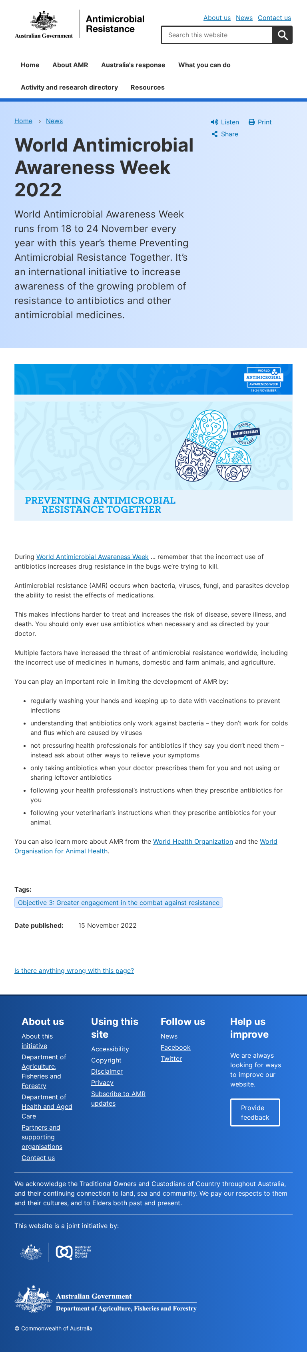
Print (265, 122)
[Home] (80, 24)
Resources (148, 87)
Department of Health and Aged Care (47, 1106)
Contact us (274, 18)
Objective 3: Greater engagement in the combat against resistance (118, 903)
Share (229, 134)
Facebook (176, 1047)
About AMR (70, 65)
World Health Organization (193, 841)
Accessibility (110, 1049)
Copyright (106, 1060)
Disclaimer (107, 1071)
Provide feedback (255, 1112)
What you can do (204, 65)
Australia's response (133, 65)
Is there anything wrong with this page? (74, 971)
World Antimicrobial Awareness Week (92, 557)
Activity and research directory (69, 87)
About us (217, 18)
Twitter (171, 1058)
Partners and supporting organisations (42, 1136)
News (244, 18)
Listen (230, 122)
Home (30, 65)
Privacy (102, 1082)
